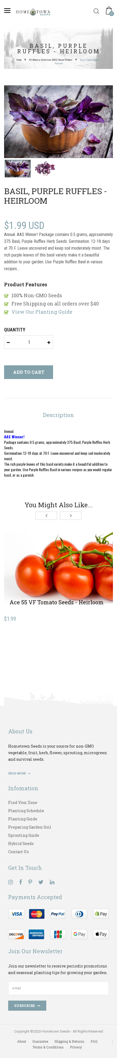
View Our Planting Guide (41, 311)
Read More (17, 773)
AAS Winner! (14, 436)
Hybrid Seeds (21, 843)
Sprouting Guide (23, 835)
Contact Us (18, 851)
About (21, 1041)
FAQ (94, 1041)
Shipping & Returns (69, 1041)
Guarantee (40, 1041)
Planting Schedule (26, 810)
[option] (58, 122)
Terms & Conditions (48, 1047)
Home (18, 60)
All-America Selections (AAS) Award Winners (50, 60)
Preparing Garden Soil (29, 827)
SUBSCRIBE (24, 1005)
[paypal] (58, 923)
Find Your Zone (22, 802)
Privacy (76, 1047)
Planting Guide (22, 818)
